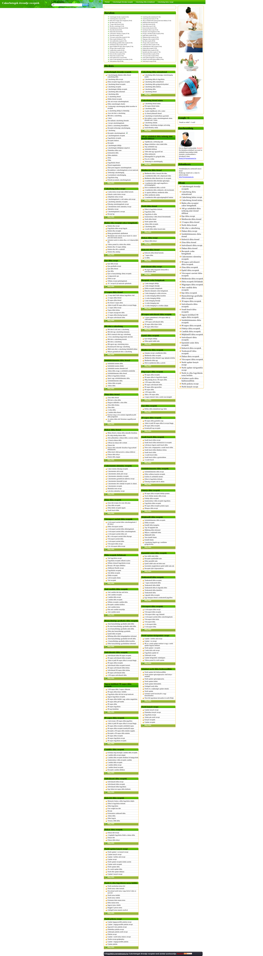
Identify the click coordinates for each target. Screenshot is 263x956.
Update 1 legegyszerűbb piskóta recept (120, 924)
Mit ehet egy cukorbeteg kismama (118, 332)
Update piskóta (112, 944)
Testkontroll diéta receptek (153, 580)
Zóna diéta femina (113, 405)
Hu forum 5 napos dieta (115, 303)
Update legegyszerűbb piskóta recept (119, 922)
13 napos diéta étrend (114, 298)
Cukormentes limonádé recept (117, 481)
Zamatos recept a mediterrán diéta (155, 353)
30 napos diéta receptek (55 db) (150, 43)
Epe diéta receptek (189, 293)
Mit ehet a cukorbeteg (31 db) (117, 26)
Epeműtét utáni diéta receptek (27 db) (151, 52)
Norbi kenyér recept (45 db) (149, 61)
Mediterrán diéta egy (151, 360)
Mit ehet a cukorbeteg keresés (117, 339)
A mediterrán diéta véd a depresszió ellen (158, 176)
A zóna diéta (112, 410)
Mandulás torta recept (115, 488)
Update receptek (150, 722)
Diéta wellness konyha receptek (155, 474)
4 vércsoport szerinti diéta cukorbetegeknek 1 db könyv (122, 523)
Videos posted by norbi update (154, 660)
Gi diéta (147, 258)
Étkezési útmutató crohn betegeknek (156, 291)
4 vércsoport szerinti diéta (116, 541)
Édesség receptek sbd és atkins (154, 481)
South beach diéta (113, 510)
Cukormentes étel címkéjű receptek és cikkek (122, 483)
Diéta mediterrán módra (152, 195)
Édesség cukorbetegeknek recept (118, 204)
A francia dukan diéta (114, 440)
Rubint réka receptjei (114, 231)
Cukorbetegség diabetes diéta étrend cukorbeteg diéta (119, 76)
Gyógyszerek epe (113, 276)
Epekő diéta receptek (114, 634)
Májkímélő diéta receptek (192, 334)
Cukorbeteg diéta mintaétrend (145, 2)
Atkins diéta (111, 386)
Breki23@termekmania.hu (187, 158)
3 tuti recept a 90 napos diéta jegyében (120, 721)
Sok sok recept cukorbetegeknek (118, 101)
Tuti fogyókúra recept (115, 558)
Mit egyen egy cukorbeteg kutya (118, 344)
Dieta (109, 158)
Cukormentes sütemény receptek (118, 476)
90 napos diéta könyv (151, 327)
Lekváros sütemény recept (116, 491)
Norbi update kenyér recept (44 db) (118, 57)
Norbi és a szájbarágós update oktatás (157, 689)
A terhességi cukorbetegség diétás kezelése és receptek (122, 107)
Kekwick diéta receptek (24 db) (117, 54)
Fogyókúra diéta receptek (153, 503)
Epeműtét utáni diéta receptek (190, 344)
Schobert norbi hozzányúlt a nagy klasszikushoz (155, 694)
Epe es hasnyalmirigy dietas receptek (119, 273)
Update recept (112, 859)
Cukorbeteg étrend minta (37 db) (150, 19)
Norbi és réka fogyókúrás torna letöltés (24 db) (121, 59)
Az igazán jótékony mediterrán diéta (156, 192)
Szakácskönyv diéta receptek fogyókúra (157, 501)
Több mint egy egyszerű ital (154, 151)
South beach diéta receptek (189, 310)
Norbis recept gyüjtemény (116, 939)
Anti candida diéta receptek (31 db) (118, 41)
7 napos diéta (149, 255)
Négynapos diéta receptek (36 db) (150, 39)
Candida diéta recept (114, 597)
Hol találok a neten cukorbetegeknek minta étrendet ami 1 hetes (158, 119)
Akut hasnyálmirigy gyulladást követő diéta (122, 638)
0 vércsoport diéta (150, 627)
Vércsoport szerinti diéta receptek (192, 274)
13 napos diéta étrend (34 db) (117, 24)
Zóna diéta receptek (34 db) (116, 35)
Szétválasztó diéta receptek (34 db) (118, 52)
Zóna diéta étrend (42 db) (116, 30)
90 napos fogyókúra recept (116, 738)
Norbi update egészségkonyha (154, 679)
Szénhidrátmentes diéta (115, 381)
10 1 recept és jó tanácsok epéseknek (119, 283)
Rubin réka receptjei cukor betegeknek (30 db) (121, 20)
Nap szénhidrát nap (151, 147)
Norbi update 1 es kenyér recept (118, 852)
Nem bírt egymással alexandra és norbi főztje (159, 698)
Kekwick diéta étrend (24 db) (149, 28)
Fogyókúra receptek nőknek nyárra (119, 560)
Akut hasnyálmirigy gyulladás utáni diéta (121, 624)
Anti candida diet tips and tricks (118, 592)
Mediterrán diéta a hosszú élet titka (156, 173)
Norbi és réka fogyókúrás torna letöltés (192, 374)
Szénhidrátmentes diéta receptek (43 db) (152, 46)
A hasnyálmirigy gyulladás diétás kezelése (121, 641)
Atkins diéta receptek (114, 383)
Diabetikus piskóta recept (116, 929)
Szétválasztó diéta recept (115, 782)
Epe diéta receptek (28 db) (148, 41)
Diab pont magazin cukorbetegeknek (119, 167)
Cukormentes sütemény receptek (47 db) (119, 33)
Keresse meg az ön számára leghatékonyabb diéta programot (122, 416)
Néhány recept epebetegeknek (117, 281)
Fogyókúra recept (150, 715)
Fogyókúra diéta (150, 212)
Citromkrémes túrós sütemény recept (119, 206)
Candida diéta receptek (115, 599)
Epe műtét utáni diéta (151, 556)
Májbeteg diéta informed (152, 530)
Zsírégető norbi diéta (151, 686)
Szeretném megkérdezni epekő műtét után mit (159, 566)
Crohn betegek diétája (152, 283)
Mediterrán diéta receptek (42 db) (150, 37)
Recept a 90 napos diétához (116, 565)
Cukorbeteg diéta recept (115, 79)
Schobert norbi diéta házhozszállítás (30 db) (153, 59)
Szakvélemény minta (151, 127)
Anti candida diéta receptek (189, 288)
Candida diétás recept (114, 765)
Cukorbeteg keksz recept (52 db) (117, 19)
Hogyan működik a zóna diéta (117, 402)
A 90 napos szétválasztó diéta (117, 675)
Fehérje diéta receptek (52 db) (149, 48)
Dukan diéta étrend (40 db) (116, 31)
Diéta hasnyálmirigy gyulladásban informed (122, 643)
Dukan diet (111, 445)
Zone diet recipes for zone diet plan (119, 503)
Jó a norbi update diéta (115, 869)
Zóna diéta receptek (114, 505)
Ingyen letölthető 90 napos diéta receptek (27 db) (121, 46)
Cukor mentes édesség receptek (118, 469)
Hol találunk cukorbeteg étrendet (118, 120)
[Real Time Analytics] (188, 954)
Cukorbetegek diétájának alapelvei (119, 148)
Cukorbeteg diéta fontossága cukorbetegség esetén (159, 76)
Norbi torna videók (114, 898)
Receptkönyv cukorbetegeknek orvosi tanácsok (123, 170)
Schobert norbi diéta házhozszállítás (190, 379)
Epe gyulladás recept (114, 266)
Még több (111, 183)
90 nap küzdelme (113, 709)
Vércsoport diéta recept (115, 544)
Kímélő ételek (149, 540)
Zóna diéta (111, 407)
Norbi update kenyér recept (190, 363)
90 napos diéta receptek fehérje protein (157, 493)
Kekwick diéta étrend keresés (154, 253)
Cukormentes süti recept (115, 471)
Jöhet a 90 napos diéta (152, 394)
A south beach (149, 460)
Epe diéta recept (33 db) (115, 22)
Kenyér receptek (150, 720)
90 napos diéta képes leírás (153, 324)
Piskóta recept (112, 934)
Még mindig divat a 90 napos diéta (156, 380)
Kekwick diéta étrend (190, 239)
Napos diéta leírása (114, 310)
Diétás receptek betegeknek (153, 288)
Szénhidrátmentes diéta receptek (155, 520)
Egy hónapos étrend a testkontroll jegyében (158, 597)
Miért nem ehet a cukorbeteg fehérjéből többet (122, 349)
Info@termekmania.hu (186, 177)
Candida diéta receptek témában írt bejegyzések (123, 757)
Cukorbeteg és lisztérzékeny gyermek (157, 116)
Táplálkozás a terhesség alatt (154, 142)
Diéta (109, 160)
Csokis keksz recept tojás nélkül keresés (120, 192)
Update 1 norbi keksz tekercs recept (119, 937)
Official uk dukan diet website (117, 443)
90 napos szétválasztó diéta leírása (119, 668)
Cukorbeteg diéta (113, 94)
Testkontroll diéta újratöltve (153, 590)
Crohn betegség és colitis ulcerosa (155, 293)
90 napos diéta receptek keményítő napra (121, 728)
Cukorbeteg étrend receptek (116, 84)
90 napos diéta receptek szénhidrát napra (121, 726)
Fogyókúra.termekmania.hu (117, 954)
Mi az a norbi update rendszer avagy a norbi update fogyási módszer (159, 644)
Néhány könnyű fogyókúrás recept (119, 563)
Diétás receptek (113, 575)
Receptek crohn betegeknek (188, 252)
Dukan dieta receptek (190, 356)
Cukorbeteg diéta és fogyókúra (154, 79)
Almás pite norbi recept (152, 717)
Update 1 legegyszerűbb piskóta (118, 942)
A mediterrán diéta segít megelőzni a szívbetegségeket (156, 184)
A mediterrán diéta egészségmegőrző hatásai (159, 197)
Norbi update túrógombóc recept (192, 369)
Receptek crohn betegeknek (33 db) (151, 31)
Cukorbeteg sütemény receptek (118, 202)
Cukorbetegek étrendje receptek (123, 2)
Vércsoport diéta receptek (153, 612)
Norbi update (149, 691)
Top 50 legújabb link (151, 527)
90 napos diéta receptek (115, 663)
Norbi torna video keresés (116, 888)
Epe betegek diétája (151, 339)
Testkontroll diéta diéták (152, 585)
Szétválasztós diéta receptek (189, 305)
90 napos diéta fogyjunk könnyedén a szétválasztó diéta (157, 270)
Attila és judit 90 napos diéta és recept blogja (122, 305)
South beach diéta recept (152, 440)
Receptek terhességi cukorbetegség (119, 128)
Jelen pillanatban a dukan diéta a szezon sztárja (123, 438)
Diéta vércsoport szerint (115, 526)
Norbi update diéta (114, 867)
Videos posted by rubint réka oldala (119, 244)
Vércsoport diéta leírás (152, 619)
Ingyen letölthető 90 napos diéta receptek (190, 316)
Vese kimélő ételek (151, 537)
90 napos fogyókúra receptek (117, 741)
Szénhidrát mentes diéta (115, 363)
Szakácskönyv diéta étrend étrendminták (158, 217)
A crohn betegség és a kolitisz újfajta (156, 305)
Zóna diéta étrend (113, 397)
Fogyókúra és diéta (151, 214)
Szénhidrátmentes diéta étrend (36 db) (119, 28)
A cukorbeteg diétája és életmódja (118, 111)
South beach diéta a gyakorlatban (155, 457)
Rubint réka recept (113, 226)
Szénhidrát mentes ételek (116, 366)
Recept (110, 811)
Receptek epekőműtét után (153, 558)
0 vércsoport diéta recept (152, 609)
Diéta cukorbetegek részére (116, 104)
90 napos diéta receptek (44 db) (117, 48)
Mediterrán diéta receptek (153, 355)
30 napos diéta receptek (191, 301)
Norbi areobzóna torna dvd (116, 886)
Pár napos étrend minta (152, 106)
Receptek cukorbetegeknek (116, 133)
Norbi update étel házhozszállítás (155, 672)
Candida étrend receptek (115, 767)
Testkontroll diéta (150, 592)
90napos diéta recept (151, 508)
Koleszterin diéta (113, 153)
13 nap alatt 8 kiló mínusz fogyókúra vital (121, 295)
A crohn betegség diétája (152, 298)
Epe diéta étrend (113, 268)
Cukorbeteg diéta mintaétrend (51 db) (151, 17)
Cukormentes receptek (115, 486)
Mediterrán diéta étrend (191, 219)
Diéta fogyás (112, 818)
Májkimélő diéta (150, 535)
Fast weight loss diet (114, 808)
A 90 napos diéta (150, 392)
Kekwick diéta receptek (191, 348)
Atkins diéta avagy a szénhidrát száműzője (121, 371)
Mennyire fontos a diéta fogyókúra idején (121, 801)
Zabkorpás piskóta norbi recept (118, 932)
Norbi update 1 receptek (152, 648)
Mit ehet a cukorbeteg (115, 116)
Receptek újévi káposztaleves (154, 568)
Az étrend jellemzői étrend (153, 113)
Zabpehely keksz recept (115, 197)
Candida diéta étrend (114, 412)
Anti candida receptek (115, 595)
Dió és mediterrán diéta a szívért (155, 187)
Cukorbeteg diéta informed (116, 91)
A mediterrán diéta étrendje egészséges (157, 181)
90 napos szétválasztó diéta (116, 317)
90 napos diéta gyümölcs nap (154, 421)
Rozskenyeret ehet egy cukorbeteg (119, 347)
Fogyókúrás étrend (114, 163)
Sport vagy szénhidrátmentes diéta (119, 378)
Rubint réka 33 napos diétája (117, 247)
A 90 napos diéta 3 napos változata (119, 689)
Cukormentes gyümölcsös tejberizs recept (121, 479)
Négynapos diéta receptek (192, 284)
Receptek (111, 143)
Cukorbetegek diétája (114, 145)
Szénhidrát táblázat (151, 149)
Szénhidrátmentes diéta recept (154, 472)
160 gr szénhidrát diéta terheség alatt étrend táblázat (191, 210)
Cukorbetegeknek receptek (116, 135)
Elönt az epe (112, 278)
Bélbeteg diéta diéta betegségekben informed (122, 636)
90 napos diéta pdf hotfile (116, 702)
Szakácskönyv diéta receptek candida (120, 760)
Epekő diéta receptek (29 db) (149, 35)
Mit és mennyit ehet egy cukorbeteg (119, 334)
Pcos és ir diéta (149, 159)
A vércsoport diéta (150, 624)
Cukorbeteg (111, 130)
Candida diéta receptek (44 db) (117, 50)
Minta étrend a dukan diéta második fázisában (122, 433)
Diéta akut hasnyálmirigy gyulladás (119, 631)
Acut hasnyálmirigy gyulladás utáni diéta (121, 629)
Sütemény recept (113, 209)
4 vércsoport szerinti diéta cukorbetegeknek (122, 531)
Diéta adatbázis (112, 155)
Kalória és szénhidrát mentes (154, 476)
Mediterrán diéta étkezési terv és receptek (158, 178)
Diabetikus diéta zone (115, 150)
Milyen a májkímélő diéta (153, 532)
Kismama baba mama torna (116, 900)
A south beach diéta (151, 455)
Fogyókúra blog (113, 177)
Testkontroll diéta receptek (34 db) (150, 54)
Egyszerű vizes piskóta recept (117, 927)
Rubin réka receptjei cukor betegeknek (190, 204)
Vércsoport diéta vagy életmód (154, 614)
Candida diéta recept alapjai (116, 755)
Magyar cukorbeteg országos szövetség (157, 125)
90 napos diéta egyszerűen (153, 387)
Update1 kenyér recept (115, 874)
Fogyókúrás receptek (114, 138)
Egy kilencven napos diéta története (119, 789)
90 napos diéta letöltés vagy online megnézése (122, 699)
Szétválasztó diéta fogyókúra (117, 787)
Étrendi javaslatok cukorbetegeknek (119, 180)
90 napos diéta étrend (114, 300)
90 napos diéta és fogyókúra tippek (156, 377)
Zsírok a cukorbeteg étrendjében (118, 125)
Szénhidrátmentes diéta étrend (117, 373)
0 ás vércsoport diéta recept (116, 546)
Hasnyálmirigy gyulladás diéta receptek (192, 297)
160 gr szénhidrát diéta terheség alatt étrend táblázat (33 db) (156, 20)
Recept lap (111, 214)
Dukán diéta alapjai (114, 457)
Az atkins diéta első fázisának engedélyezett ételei (122, 420)
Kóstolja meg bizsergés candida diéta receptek (122, 752)
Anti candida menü (114, 612)
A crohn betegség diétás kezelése (155, 296)
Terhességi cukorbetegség (116, 172)
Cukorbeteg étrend (151, 91)
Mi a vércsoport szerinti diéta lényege (120, 536)
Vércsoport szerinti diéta (115, 539)
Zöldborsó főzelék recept (116, 568)
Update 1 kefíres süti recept (116, 857)
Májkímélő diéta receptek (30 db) (150, 50)
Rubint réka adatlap (114, 252)
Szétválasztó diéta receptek (116, 784)
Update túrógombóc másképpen (155, 658)
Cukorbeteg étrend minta (153, 103)
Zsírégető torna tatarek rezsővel (118, 910)
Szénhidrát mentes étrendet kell (118, 368)
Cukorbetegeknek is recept (116, 211)
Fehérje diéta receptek (152, 498)
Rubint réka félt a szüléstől (116, 249)
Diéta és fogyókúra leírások (116, 376)
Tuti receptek (112, 580)
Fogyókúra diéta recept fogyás (117, 228)
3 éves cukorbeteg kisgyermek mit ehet (120, 337)
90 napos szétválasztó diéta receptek (119, 658)
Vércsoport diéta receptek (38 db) (150, 55)
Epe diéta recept (113, 264)
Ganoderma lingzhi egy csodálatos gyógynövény (156, 543)
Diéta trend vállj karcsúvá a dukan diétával (121, 452)
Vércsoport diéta (150, 622)
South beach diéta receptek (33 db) (150, 44)
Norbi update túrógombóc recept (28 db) (152, 57)
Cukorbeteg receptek (114, 87)
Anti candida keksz (114, 607)
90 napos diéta (112, 704)
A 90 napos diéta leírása (152, 382)
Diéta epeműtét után (151, 561)
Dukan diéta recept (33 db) (148, 26)
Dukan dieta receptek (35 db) (117, 55)
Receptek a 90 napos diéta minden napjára (121, 731)
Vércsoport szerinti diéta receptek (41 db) (120, 37)
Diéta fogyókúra (113, 806)
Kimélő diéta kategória (152, 525)
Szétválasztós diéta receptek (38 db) (118, 44)
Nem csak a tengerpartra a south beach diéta (159, 447)
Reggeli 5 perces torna (115, 907)
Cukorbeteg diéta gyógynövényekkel (156, 84)
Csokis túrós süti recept (152, 650)
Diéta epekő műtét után (152, 341)
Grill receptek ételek (114, 578)
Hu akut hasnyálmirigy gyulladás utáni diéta (122, 626)
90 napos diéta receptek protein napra (157, 506)
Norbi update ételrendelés (153, 684)
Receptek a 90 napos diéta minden (119, 733)
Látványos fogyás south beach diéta (156, 445)
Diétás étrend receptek (115, 99)
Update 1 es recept (151, 641)
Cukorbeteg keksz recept (165, 2)
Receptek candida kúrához (116, 604)
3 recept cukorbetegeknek (116, 123)
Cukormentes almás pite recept (117, 474)
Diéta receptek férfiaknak (192, 281)
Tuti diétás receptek (114, 573)
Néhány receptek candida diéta (117, 602)
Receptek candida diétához (116, 770)
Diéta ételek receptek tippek (117, 508)
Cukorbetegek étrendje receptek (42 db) (119, 17)
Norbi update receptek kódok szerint (119, 862)
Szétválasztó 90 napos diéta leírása (119, 670)
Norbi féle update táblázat (116, 872)
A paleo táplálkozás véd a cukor (155, 111)
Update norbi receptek (115, 864)
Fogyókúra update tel (151, 653)
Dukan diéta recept (189, 231)
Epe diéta (111, 271)
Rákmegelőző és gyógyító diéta (155, 156)
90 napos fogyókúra (114, 706)
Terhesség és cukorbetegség (154, 161)
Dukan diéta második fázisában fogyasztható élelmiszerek (122, 448)
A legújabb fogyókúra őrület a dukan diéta (121, 835)
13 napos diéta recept (114, 308)
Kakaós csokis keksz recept (116, 194)
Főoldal (107, 2)
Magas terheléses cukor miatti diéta (156, 144)
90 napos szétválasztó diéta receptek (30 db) (153, 33)
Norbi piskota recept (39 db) (116, 61)
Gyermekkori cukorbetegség (117, 175)
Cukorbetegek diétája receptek (117, 89)
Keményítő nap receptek (152, 428)
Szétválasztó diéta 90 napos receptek (119, 655)
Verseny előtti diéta (114, 821)
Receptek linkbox (113, 140)
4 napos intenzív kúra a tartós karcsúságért (158, 397)
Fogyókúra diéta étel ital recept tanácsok (121, 694)
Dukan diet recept (113, 833)
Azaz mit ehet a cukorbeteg (116, 113)
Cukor (110, 118)
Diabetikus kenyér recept (153, 712)
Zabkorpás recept (150, 655)
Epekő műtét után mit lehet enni (155, 563)
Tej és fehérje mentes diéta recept (155, 496)
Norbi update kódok (151, 681)
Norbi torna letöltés (114, 895)
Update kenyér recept (114, 854)
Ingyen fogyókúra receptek (116, 697)
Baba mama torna (113, 903)
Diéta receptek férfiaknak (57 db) (118, 39)
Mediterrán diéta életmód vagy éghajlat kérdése (160, 358)
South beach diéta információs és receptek (158, 442)
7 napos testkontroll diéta (153, 583)
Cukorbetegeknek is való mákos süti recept (121, 199)
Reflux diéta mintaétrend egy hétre (156, 409)
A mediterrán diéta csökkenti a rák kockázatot (159, 190)
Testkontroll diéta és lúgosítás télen (156, 588)
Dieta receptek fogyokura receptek (119, 82)
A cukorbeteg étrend (114, 96)
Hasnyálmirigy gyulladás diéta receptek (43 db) (121, 43)
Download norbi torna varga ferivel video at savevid (122, 892)
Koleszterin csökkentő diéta (116, 813)
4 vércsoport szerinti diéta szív (117, 534)
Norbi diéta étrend (150, 219)
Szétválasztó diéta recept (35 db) (150, 30)
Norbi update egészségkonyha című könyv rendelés (158, 675)
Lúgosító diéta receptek (152, 595)
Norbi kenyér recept (190, 387)
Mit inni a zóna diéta (114, 400)
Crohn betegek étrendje (152, 286)
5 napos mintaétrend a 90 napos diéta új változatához (157, 318)
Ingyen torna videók (114, 905)
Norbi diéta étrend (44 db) (148, 24)
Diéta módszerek (150, 154)
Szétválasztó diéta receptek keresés (119, 665)
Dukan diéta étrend (189, 248)
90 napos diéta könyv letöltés (117, 692)
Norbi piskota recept (190, 384)
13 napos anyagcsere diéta (116, 312)
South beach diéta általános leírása (156, 450)
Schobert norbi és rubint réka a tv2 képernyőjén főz (123, 241)
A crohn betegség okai (152, 303)
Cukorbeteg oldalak (151, 123)
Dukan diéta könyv (114, 454)
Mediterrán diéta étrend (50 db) (150, 22)
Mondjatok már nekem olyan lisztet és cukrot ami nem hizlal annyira (122, 236)
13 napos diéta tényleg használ (117, 315)
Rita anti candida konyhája (116, 609)
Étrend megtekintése (114, 165)
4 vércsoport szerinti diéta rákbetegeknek (121, 529)
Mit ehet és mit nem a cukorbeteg (118, 329)
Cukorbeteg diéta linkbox (153, 87)
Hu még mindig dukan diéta (117, 435)
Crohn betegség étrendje (152, 301)
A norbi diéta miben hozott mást (155, 229)
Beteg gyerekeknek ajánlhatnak (118, 233)
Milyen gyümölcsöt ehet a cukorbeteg (120, 351)
